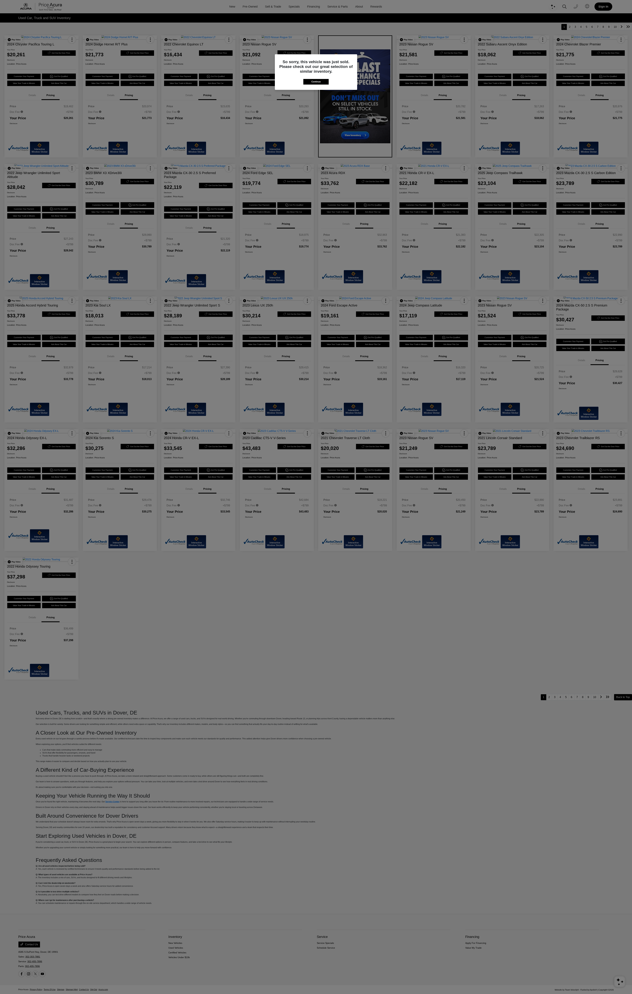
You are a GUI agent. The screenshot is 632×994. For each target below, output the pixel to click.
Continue (316, 81)
